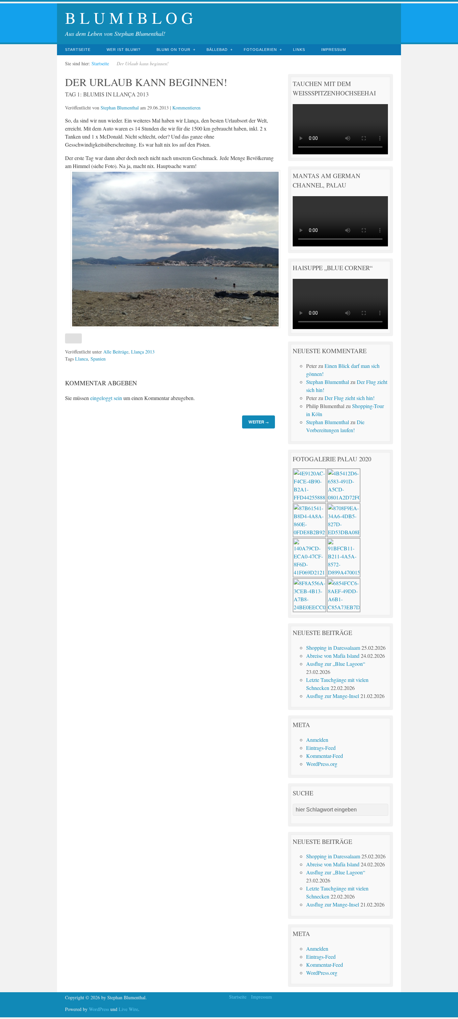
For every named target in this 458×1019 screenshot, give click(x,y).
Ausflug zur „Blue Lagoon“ (335, 663)
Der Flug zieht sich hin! (350, 397)
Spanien (98, 359)
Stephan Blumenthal (120, 107)
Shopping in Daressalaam (333, 647)
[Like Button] (73, 338)
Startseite (78, 50)
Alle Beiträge (115, 351)
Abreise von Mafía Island (332, 655)
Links (299, 50)
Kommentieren (186, 107)
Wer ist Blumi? (123, 50)
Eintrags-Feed (321, 747)
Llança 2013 (143, 351)
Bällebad (217, 50)
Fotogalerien (260, 50)
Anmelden (317, 739)
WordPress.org (321, 763)
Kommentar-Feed (324, 755)
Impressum (333, 50)
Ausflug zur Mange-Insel (332, 695)
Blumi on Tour (173, 50)
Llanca (81, 359)
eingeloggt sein (106, 397)
